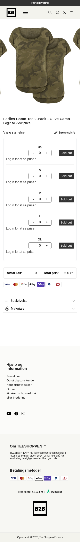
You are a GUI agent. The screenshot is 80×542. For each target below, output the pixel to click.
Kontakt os (13, 376)
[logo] (11, 12)
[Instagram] (23, 413)
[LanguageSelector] (57, 12)
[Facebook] (16, 413)
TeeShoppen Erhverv (51, 537)
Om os (11, 389)
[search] (50, 12)
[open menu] (25, 12)
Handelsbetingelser (19, 384)
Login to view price (17, 123)
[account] (64, 12)
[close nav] (4, 16)
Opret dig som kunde (20, 380)
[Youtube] (9, 413)
